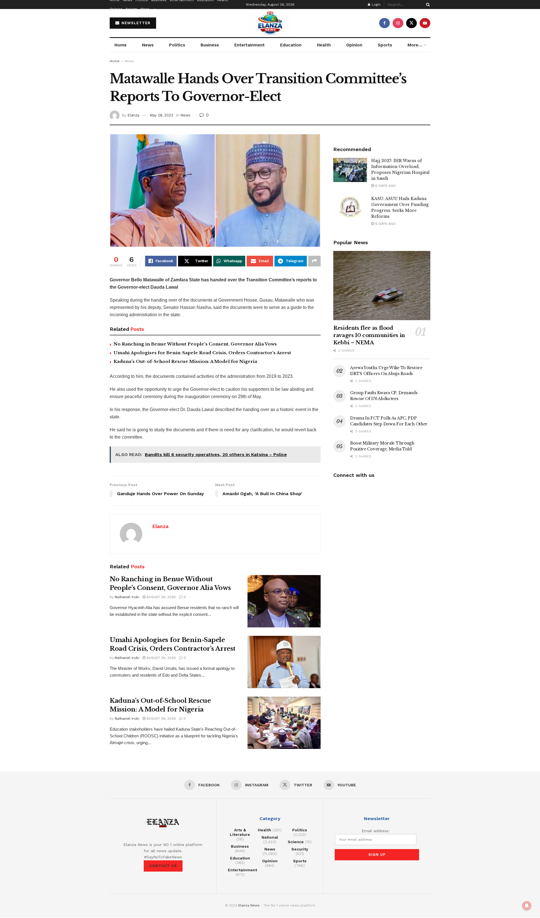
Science (296, 842)
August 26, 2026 (160, 597)
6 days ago (385, 186)
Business (210, 45)
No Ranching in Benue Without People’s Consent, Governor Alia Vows (195, 344)
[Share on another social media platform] (314, 261)
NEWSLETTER (135, 23)
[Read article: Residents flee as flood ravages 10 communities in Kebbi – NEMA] (381, 285)
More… (146, 9)
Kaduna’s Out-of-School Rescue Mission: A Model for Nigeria (185, 361)
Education (291, 45)
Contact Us (163, 866)
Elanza (133, 115)
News (148, 45)
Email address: (376, 831)
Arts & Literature (240, 832)
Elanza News (249, 905)
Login (376, 4)
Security (299, 849)
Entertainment (249, 45)
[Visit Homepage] (270, 23)
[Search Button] (427, 4)
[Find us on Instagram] (398, 23)
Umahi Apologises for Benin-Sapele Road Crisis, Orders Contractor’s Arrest (202, 352)
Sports (131, 9)
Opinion (116, 9)
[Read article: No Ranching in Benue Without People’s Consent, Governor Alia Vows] (284, 601)
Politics (177, 45)
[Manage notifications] (526, 905)
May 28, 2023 (161, 115)
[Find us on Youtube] (425, 23)
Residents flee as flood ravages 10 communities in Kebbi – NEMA (369, 335)
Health (324, 45)
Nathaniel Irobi (127, 597)
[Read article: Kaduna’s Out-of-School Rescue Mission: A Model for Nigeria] (284, 723)
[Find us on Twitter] (411, 23)
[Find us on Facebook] (384, 23)
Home (120, 45)
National (270, 837)
